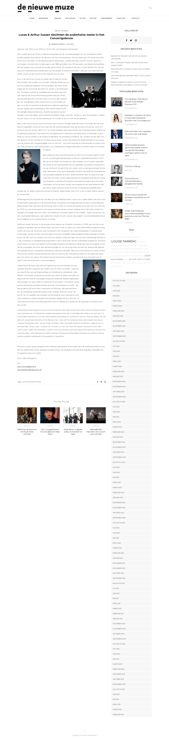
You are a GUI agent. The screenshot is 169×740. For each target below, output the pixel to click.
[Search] (150, 8)
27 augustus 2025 (131, 188)
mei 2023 (116, 477)
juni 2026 (116, 291)
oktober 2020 (118, 634)
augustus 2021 (119, 583)
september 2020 (119, 639)
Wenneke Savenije (58, 44)
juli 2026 (116, 286)
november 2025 (119, 326)
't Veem (126, 259)
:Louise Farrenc (123, 241)
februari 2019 (118, 714)
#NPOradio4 (128, 252)
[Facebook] (126, 40)
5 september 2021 (131, 124)
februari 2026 (118, 311)
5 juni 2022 (129, 223)
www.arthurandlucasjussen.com (29, 370)
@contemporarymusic (141, 252)
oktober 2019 (118, 679)
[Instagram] (136, 40)
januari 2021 (118, 619)
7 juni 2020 (129, 204)
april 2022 (117, 543)
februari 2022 (118, 553)
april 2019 (116, 704)
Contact (135, 18)
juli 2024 (116, 407)
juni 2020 (116, 654)
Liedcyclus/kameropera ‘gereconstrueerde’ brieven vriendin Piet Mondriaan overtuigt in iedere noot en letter (136, 150)
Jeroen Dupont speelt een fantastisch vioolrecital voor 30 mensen (137, 197)
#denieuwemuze (116, 245)
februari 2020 (118, 669)
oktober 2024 (118, 392)
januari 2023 (118, 497)
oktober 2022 (118, 513)
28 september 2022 (131, 159)
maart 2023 (117, 487)
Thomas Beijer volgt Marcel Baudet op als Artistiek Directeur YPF (136, 101)
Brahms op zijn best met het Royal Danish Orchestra (27, 431)
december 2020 (119, 623)
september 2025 (119, 336)
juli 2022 (116, 528)
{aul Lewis (124, 256)
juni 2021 (116, 593)
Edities (93, 18)
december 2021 (119, 563)
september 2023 (119, 457)
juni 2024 (116, 412)
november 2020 (119, 629)
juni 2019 (116, 694)
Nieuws (57, 18)
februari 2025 (118, 371)
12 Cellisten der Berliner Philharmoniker (125, 237)
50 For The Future (139, 259)
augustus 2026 (119, 280)
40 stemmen (141, 242)
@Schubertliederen (130, 245)
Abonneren (106, 18)
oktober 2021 (118, 573)
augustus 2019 (119, 689)
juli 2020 (116, 649)
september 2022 (119, 518)
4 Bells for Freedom (129, 263)
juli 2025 (116, 346)
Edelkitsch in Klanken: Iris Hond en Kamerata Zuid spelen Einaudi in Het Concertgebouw (138, 118)
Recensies (44, 18)
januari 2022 (118, 558)
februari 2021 (118, 613)
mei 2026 (116, 296)
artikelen (70, 18)
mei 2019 (116, 699)
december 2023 (119, 442)
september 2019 (119, 684)
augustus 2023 (119, 462)
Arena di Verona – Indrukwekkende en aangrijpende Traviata (134, 181)
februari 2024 (118, 432)
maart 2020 (117, 664)
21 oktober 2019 (130, 108)
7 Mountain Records (135, 256)
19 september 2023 (131, 138)
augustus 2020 (119, 644)
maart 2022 (117, 548)
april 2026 (117, 301)
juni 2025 (116, 351)
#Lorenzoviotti (116, 263)
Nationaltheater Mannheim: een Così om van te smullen (96, 431)
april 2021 (116, 603)
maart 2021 (117, 608)
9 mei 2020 (128, 170)
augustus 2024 (119, 402)
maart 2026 (117, 306)
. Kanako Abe (141, 263)
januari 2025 (118, 376)
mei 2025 (116, 356)
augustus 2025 (119, 341)
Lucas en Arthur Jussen (31, 382)
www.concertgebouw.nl (26, 366)
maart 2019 (117, 709)
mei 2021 (116, 598)
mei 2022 (116, 538)
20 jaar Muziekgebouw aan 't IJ (134, 249)
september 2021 (119, 578)
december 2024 (119, 381)
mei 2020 (116, 659)
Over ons (121, 18)
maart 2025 (117, 366)
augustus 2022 (119, 523)
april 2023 (117, 482)
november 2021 (119, 568)
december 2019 (119, 674)
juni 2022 (116, 533)
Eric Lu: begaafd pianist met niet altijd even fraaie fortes (50, 431)
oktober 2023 (118, 452)
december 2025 (119, 321)
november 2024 (119, 386)
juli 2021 (116, 588)
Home (31, 18)
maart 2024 (117, 427)
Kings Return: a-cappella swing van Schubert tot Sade (73, 431)
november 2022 (119, 507)
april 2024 (117, 422)
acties (83, 18)
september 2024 (119, 397)
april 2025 (117, 361)
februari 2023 (118, 492)
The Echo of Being (132, 166)
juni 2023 (116, 472)
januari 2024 (118, 437)
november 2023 (119, 447)
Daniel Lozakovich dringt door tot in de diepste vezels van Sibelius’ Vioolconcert (129, 83)
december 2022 (119, 502)
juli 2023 (116, 467)
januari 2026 (118, 316)
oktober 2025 (118, 331)
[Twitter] (131, 40)
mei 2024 (116, 417)
